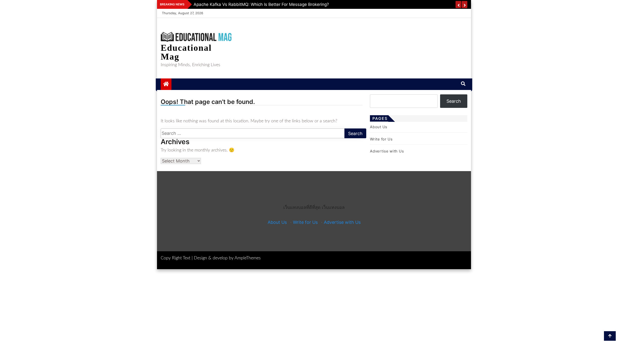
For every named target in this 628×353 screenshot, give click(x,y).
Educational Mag (186, 52)
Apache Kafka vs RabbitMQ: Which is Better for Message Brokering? (261, 4)
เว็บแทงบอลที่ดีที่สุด (302, 207)
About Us (378, 127)
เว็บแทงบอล (333, 207)
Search (453, 101)
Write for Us (381, 139)
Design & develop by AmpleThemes (227, 258)
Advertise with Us (387, 151)
